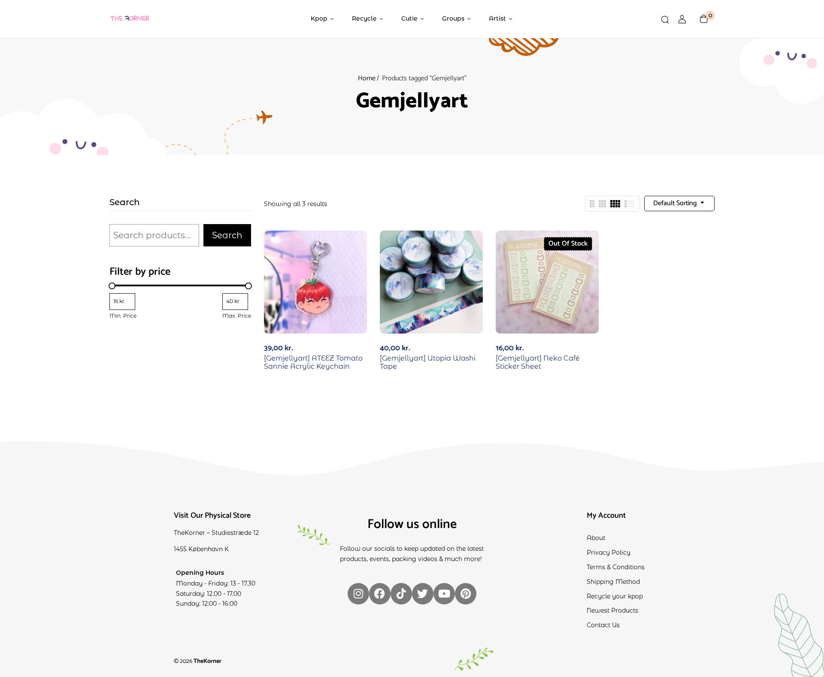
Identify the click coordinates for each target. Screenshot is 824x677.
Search (124, 202)
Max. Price (236, 316)
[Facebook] (380, 593)
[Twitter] (422, 593)
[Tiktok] (401, 593)
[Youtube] (444, 593)
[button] (703, 19)
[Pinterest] (465, 593)
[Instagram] (358, 593)
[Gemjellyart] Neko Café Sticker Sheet (538, 362)
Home (367, 78)
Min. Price (122, 316)
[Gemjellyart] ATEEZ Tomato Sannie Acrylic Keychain (313, 362)
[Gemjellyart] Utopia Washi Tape (428, 362)
